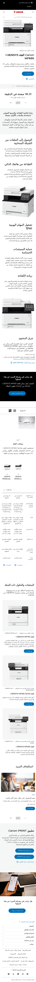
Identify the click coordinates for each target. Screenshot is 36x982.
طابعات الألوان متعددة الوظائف (26, 50)
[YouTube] (8, 974)
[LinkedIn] (18, 974)
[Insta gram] (23, 974)
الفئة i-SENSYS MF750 (25, 637)
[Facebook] (27, 974)
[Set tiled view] (14, 410)
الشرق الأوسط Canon (19, 970)
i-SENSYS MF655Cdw (6, 476)
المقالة (33, 794)
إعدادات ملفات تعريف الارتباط (18, 964)
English (29, 6)
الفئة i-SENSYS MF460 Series (22, 694)
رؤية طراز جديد (28, 73)
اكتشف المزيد (30, 808)
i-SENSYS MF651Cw (18, 476)
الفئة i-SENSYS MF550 (25, 747)
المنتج (18, 440)
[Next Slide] (4, 490)
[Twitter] (13, 974)
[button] (25, 102)
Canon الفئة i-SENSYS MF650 (24, 86)
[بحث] (32, 12)
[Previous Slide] (13, 490)
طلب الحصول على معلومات (17, 393)
